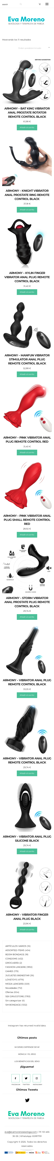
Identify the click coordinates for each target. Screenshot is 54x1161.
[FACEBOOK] (15, 1078)
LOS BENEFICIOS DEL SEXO (27, 1061)
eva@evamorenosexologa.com (21, 1132)
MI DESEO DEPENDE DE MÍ (27, 1047)
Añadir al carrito (27, 127)
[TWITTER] (26, 1078)
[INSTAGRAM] (37, 1078)
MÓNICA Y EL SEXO (27, 1054)
